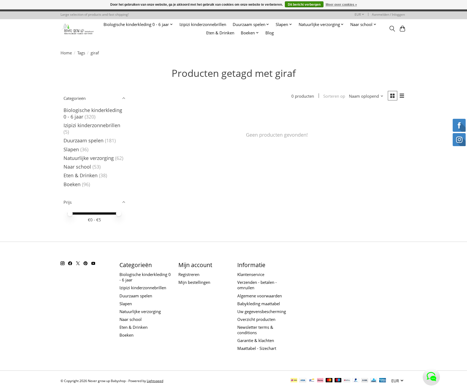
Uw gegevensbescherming (261, 311)
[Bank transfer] (364, 380)
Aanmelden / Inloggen (388, 14)
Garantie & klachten (255, 340)
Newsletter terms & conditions (255, 329)
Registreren (188, 274)
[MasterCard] (329, 380)
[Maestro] (338, 380)
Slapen (71, 149)
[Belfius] (346, 380)
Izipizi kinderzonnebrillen (202, 24)
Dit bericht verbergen (304, 4)
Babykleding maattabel (258, 303)
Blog (269, 33)
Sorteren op (334, 96)
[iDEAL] (294, 380)
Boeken (72, 184)
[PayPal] (355, 380)
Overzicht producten (256, 319)
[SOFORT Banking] (320, 380)
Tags (81, 52)
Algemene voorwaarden (259, 295)
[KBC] (373, 380)
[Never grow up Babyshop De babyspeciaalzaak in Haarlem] (77, 28)
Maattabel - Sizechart (256, 348)
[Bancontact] (311, 380)
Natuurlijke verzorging (89, 158)
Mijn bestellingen (194, 282)
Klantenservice (250, 274)
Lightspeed (155, 381)
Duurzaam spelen (84, 140)
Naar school (77, 166)
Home (66, 52)
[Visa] (302, 380)
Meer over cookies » (341, 4)
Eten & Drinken (220, 33)
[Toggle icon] (392, 29)
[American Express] (382, 380)
